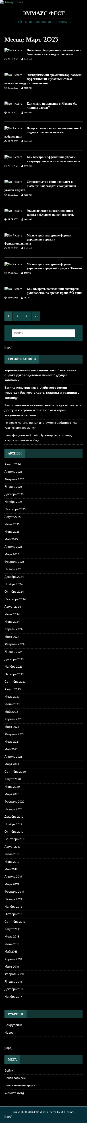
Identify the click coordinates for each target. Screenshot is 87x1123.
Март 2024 (11, 637)
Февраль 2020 (14, 801)
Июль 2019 (11, 854)
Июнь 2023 (12, 704)
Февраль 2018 (14, 974)
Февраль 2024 (14, 644)
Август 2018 (12, 929)
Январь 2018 (13, 981)
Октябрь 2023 (14, 674)
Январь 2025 (13, 569)
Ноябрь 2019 (13, 824)
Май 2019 (11, 869)
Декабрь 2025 (14, 494)
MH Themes (68, 1112)
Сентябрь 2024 (15, 599)
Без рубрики (13, 1025)
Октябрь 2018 (13, 914)
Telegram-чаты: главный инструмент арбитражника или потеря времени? (40, 425)
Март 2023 (11, 727)
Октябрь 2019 (13, 831)
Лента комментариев (19, 1085)
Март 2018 (11, 966)
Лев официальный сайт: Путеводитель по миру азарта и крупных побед (38, 438)
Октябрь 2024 (14, 591)
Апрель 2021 (13, 756)
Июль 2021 (11, 741)
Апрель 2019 (13, 876)
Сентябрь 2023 (15, 681)
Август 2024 (12, 606)
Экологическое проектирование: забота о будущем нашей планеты (51, 213)
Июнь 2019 (11, 862)
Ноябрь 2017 (13, 996)
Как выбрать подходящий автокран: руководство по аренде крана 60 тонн (54, 291)
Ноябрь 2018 (13, 906)
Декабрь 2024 (14, 577)
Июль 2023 (12, 696)
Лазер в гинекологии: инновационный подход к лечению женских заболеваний (42, 132)
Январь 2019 (13, 899)
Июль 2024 (12, 614)
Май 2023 (11, 712)
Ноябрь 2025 (13, 502)
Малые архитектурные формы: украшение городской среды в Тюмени (54, 266)
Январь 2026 (13, 487)
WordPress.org (14, 1093)
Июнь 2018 (11, 944)
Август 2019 (12, 846)
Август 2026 (12, 464)
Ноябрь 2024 (13, 584)
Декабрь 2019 (13, 816)
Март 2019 (11, 884)
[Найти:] (43, 333)
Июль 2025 (12, 524)
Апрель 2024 (13, 629)
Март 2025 (11, 554)
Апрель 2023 (13, 719)
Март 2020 (11, 794)
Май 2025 (11, 539)
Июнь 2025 (12, 531)
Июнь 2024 (12, 621)
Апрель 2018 (13, 959)
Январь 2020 (13, 809)
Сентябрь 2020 (15, 771)
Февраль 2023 (14, 734)
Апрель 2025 (13, 546)
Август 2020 (12, 779)
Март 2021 (11, 764)
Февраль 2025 (14, 562)
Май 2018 (11, 951)
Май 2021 (10, 749)
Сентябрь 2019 (14, 839)
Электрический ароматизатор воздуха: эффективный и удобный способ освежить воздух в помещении (43, 79)
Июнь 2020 (12, 787)
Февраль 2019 (14, 891)
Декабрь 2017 (13, 989)
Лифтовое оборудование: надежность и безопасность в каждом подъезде (54, 52)
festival (28, 59)
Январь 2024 (13, 652)
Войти (8, 1070)
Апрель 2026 (13, 471)
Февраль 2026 (14, 479)
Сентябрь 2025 (15, 509)
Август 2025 (12, 517)
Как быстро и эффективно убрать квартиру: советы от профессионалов (53, 159)
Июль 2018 (11, 936)
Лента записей (15, 1078)
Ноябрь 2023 (13, 666)
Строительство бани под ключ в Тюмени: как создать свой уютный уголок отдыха (40, 186)
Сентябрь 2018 (14, 921)
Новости (10, 1032)
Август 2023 (12, 689)
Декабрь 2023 (14, 659)
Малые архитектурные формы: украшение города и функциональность (37, 239)
